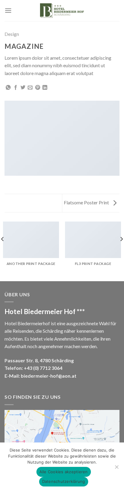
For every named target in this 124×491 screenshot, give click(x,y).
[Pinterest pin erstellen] (37, 87)
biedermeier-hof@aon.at (48, 376)
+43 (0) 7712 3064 (43, 368)
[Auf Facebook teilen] (15, 87)
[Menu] (8, 10)
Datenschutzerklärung (63, 481)
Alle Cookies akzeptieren (63, 471)
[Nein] (116, 469)
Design (12, 34)
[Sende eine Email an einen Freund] (30, 87)
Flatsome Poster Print (87, 202)
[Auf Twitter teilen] (22, 87)
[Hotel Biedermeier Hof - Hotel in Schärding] (62, 10)
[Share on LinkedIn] (44, 87)
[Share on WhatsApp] (8, 87)
